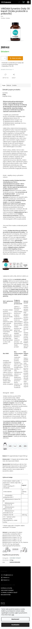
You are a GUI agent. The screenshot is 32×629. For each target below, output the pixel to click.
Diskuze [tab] (9, 85)
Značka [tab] (14, 85)
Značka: (5, 18)
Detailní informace (6, 69)
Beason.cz (6, 577)
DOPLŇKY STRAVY (15, 558)
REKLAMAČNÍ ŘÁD (6, 595)
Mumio (3, 603)
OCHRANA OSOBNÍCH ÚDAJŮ (9, 592)
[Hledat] (19, 2)
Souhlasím (15, 625)
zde (13, 615)
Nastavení (15, 619)
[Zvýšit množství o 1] (7, 57)
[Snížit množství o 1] (7, 59)
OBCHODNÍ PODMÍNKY (7, 590)
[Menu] (28, 2)
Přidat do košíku (16, 58)
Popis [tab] (3, 85)
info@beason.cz (8, 575)
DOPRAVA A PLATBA (6, 588)
